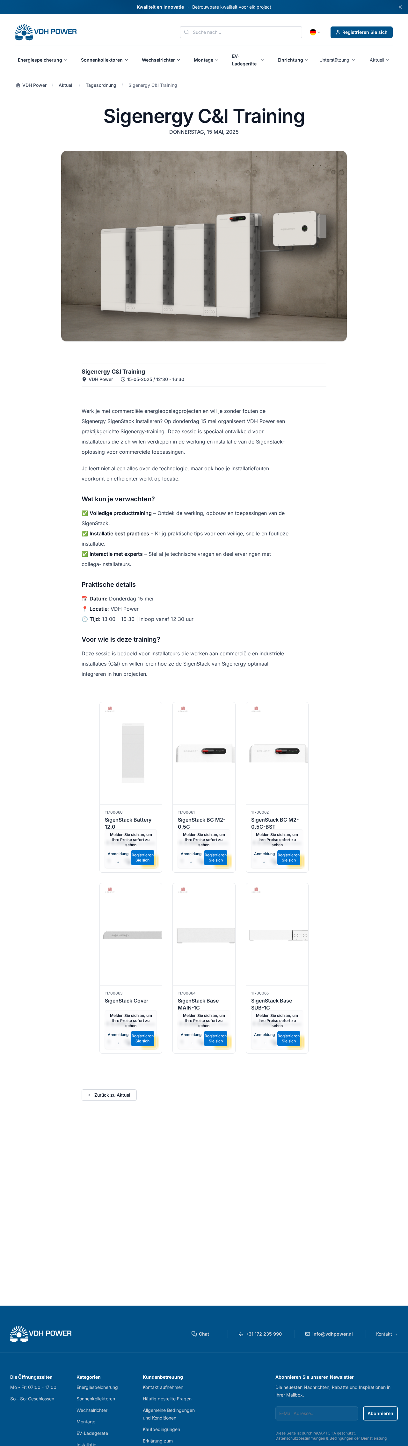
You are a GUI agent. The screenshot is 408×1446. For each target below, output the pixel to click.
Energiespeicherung (97, 1387)
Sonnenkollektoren (95, 1398)
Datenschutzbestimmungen (300, 1438)
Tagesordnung (101, 85)
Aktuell (66, 85)
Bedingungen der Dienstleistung (358, 1438)
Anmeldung (118, 857)
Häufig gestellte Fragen (167, 1398)
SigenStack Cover (126, 1000)
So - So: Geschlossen (32, 1398)
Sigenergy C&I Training (152, 85)
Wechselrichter (91, 1410)
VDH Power (34, 85)
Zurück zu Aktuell (113, 1095)
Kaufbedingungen (161, 1429)
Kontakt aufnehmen (163, 1387)
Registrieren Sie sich (365, 32)
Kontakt (387, 1334)
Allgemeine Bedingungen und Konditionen (169, 1413)
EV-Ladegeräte (92, 1433)
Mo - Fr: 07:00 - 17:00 (33, 1387)
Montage (85, 1421)
